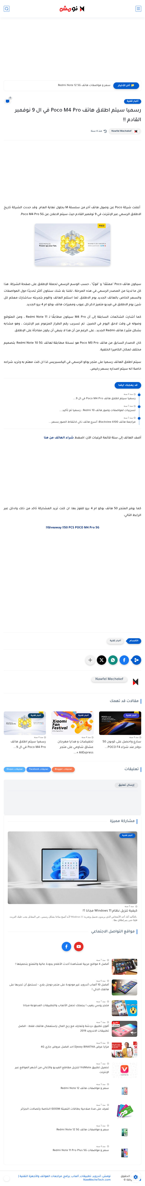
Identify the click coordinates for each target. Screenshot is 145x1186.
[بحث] (6, 9)
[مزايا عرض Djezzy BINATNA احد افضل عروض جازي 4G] (124, 1050)
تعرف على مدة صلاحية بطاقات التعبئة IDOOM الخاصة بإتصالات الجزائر (65, 1109)
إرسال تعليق (126, 785)
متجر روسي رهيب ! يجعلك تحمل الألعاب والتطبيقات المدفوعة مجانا (66, 1005)
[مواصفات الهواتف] (6, 1178)
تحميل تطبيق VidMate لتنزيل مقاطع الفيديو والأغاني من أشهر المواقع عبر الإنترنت (62, 1070)
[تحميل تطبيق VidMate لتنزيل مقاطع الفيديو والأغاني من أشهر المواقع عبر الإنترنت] (124, 1070)
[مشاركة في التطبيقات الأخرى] (90, 660)
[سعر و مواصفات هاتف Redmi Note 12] (124, 1091)
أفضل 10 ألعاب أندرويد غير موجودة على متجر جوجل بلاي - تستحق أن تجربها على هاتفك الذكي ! (59, 987)
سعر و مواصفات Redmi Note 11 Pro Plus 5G (81, 1150)
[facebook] (66, 946)
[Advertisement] (72, 51)
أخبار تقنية (132, 101)
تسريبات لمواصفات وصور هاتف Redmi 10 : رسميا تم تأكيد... (97, 410)
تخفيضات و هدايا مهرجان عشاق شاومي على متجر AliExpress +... (75, 747)
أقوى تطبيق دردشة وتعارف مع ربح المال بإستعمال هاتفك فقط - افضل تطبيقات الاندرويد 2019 (63, 1029)
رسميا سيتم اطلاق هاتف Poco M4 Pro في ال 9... (104, 398)
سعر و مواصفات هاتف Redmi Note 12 (85, 1088)
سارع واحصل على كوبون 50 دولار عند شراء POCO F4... (122, 744)
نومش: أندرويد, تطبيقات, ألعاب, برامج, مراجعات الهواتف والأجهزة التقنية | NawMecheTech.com (64, 1178)
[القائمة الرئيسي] (138, 9)
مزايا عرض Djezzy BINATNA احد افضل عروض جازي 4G (75, 1047)
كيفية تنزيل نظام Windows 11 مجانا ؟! (110, 911)
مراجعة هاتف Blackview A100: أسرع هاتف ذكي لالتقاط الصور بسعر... (92, 422)
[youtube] (78, 946)
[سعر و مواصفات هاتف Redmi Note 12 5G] (124, 1132)
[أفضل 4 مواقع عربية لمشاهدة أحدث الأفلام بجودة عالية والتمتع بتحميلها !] (124, 967)
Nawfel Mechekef (121, 131)
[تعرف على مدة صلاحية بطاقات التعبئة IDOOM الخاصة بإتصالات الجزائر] (124, 1112)
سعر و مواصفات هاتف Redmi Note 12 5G (84, 85)
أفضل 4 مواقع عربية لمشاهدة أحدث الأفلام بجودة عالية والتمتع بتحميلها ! (62, 964)
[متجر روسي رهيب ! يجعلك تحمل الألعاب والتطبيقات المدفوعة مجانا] (124, 1008)
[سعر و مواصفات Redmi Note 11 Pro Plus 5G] (124, 1153)
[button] (124, 660)
